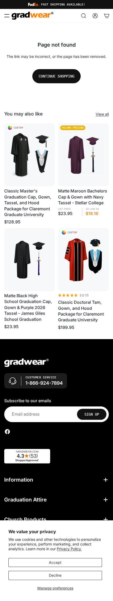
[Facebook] (7, 431)
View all (102, 114)
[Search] (83, 15)
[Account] (95, 15)
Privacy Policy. (69, 549)
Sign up (91, 414)
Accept (55, 562)
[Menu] (7, 16)
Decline (55, 575)
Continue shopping (56, 76)
